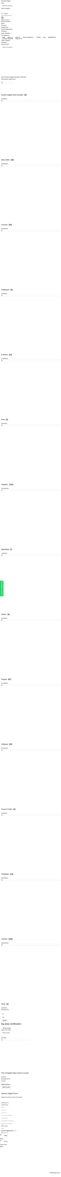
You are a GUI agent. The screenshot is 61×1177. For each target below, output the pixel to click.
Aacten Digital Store (6, 29)
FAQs (2, 1107)
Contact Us (4, 1112)
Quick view (3, 1070)
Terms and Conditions (6, 1115)
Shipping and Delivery (6, 1123)
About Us (3, 1110)
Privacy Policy (4, 1118)
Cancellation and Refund (7, 1120)
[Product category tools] (30, 582)
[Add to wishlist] (7, 1070)
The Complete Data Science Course (15, 1073)
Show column (7, 1028)
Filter (4, 1020)
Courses (3, 1076)
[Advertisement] (30, 64)
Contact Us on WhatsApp (1, 588)
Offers (2, 1128)
